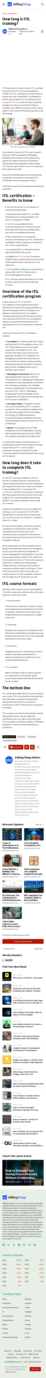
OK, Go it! (35, 1369)
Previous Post (9, 949)
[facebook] (3, 1245)
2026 (11, 1260)
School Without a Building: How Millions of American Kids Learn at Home (11, 871)
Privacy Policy (25, 1357)
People (5, 1329)
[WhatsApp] (32, 747)
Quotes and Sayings (10, 1337)
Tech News (6, 1303)
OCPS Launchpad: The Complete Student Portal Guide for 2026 (33, 871)
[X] (26, 747)
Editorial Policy (12, 1357)
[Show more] (38, 747)
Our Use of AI (21, 1354)
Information (32, 737)
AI (3, 1312)
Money (27, 1320)
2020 (11, 1273)
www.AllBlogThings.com (13, 1362)
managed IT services (11, 102)
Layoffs (5, 1333)
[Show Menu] (3, 4)
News (4, 1299)
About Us (7, 1351)
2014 (11, 1286)
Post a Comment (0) (23, 941)
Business (28, 1299)
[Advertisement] (23, 61)
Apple (4, 1324)
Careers (11, 1354)
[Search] (42, 4)
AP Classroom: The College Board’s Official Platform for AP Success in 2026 (11, 897)
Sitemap (36, 1357)
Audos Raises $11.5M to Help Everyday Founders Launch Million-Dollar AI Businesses (27, 1145)
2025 (34, 1260)
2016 (11, 1281)
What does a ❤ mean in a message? (28, 978)
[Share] (41, 31)
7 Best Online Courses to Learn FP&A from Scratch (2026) (11, 924)
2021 (34, 1269)
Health (27, 1307)
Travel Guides (7, 1316)
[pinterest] (34, 1245)
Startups (28, 1329)
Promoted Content (10, 740)
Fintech (28, 1337)
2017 (34, 1277)
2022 (11, 1269)
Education (13, 13)
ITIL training (23, 256)
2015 (34, 1281)
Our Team (38, 1351)
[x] (14, 1245)
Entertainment (8, 1320)
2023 (34, 1264)
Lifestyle (28, 1303)
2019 (34, 1273)
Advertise (17, 1351)
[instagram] (24, 1245)
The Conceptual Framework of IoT (32, 844)
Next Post (38, 949)
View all (38, 824)
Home (4, 13)
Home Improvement (10, 1307)
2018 (11, 1277)
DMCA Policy (33, 1354)
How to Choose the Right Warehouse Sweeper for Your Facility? (25, 1110)
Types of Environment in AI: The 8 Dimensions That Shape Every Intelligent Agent (10, 845)
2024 (11, 1264)
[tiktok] (9, 1245)
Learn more (9, 1372)
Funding (28, 1316)
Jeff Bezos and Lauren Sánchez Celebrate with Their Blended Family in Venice (26, 1038)
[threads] (29, 1245)
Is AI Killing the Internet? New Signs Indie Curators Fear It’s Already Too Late (28, 1002)
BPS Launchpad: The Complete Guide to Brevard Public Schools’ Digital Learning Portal (33, 897)
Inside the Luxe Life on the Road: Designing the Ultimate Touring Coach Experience (27, 991)
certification (7, 492)
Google (28, 1324)
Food (27, 1333)
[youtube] (19, 1245)
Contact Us (27, 1351)
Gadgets (28, 1312)
